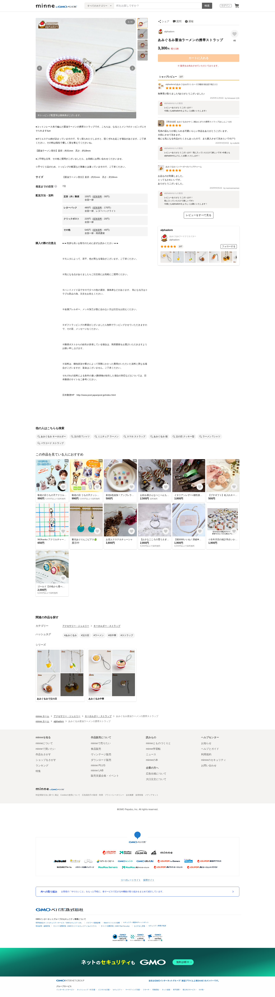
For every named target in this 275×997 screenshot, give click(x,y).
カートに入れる (199, 58)
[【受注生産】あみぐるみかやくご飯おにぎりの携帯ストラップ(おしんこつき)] (195, 125)
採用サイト (148, 880)
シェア (165, 21)
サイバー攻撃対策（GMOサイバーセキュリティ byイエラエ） (75, 926)
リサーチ (146, 989)
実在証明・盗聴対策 (43, 926)
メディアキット (151, 795)
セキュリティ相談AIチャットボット (136, 922)
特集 (38, 771)
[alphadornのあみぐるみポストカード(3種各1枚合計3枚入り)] (187, 88)
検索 (207, 5)
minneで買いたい (45, 748)
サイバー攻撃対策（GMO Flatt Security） (116, 926)
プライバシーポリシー (114, 795)
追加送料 (97, 196)
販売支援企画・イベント (105, 775)
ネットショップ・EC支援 (86, 989)
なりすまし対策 (139, 926)
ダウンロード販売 (101, 760)
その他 (201, 989)
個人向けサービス (189, 989)
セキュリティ (117, 989)
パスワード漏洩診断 (93, 923)
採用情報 (139, 795)
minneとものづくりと (158, 743)
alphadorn (169, 31)
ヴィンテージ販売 (101, 754)
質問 (178, 21)
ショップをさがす (46, 760)
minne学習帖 (153, 748)
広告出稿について (156, 773)
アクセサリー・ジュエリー (75, 626)
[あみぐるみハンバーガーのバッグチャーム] (180, 170)
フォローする (228, 246)
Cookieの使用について (70, 795)
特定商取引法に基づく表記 (47, 795)
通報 (191, 21)
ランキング (42, 765)
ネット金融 (166, 989)
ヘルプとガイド (210, 748)
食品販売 (96, 748)
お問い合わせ (208, 765)
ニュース (151, 754)
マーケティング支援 (132, 989)
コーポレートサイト (131, 880)
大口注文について (156, 779)
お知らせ (206, 743)
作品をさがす (43, 754)
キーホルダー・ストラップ (107, 626)
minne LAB (97, 770)
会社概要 (130, 795)
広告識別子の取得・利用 (92, 795)
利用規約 (206, 754)
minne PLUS (98, 765)
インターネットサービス (65, 989)
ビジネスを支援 (103, 989)
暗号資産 (176, 989)
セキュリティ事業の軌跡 (157, 926)
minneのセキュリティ (213, 760)
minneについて (44, 743)
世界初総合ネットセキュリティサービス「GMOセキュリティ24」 (59, 923)
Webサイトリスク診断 (112, 923)
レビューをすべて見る (198, 215)
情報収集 (155, 989)
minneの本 (152, 760)
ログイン (225, 5)
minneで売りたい (101, 743)
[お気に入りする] (234, 34)
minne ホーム (42, 716)
